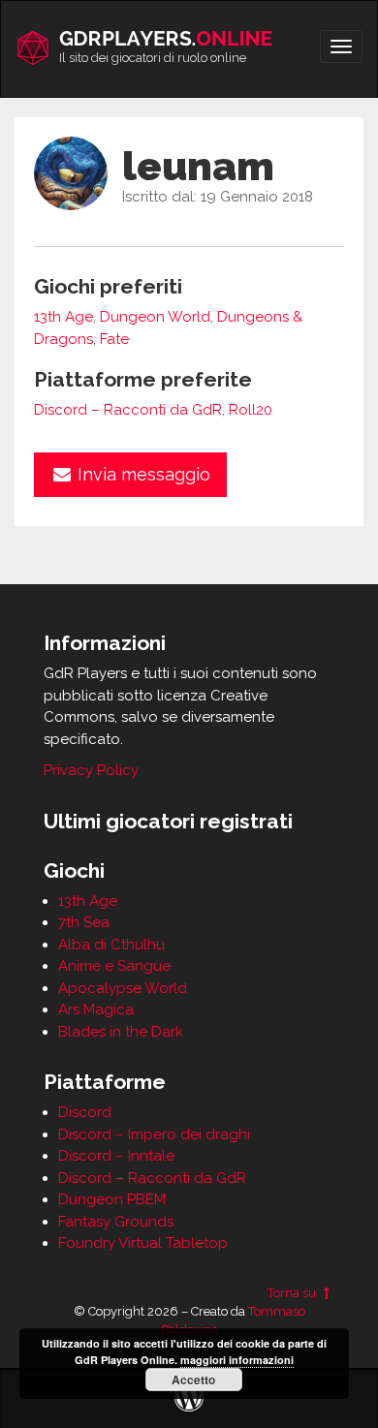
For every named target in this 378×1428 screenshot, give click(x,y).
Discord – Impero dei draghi (154, 1134)
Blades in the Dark (120, 1031)
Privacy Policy (91, 770)
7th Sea (84, 922)
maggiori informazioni (237, 1359)
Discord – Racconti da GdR (128, 410)
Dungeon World (155, 317)
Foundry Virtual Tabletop (143, 1243)
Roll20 (250, 410)
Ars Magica (96, 1009)
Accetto (193, 1379)
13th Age (63, 317)
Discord (84, 1112)
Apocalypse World (122, 988)
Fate (114, 339)
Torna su (293, 1293)
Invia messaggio (141, 474)
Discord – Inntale (116, 1155)
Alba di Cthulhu (111, 944)
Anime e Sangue (114, 966)
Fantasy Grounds (115, 1221)
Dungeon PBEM (112, 1199)
